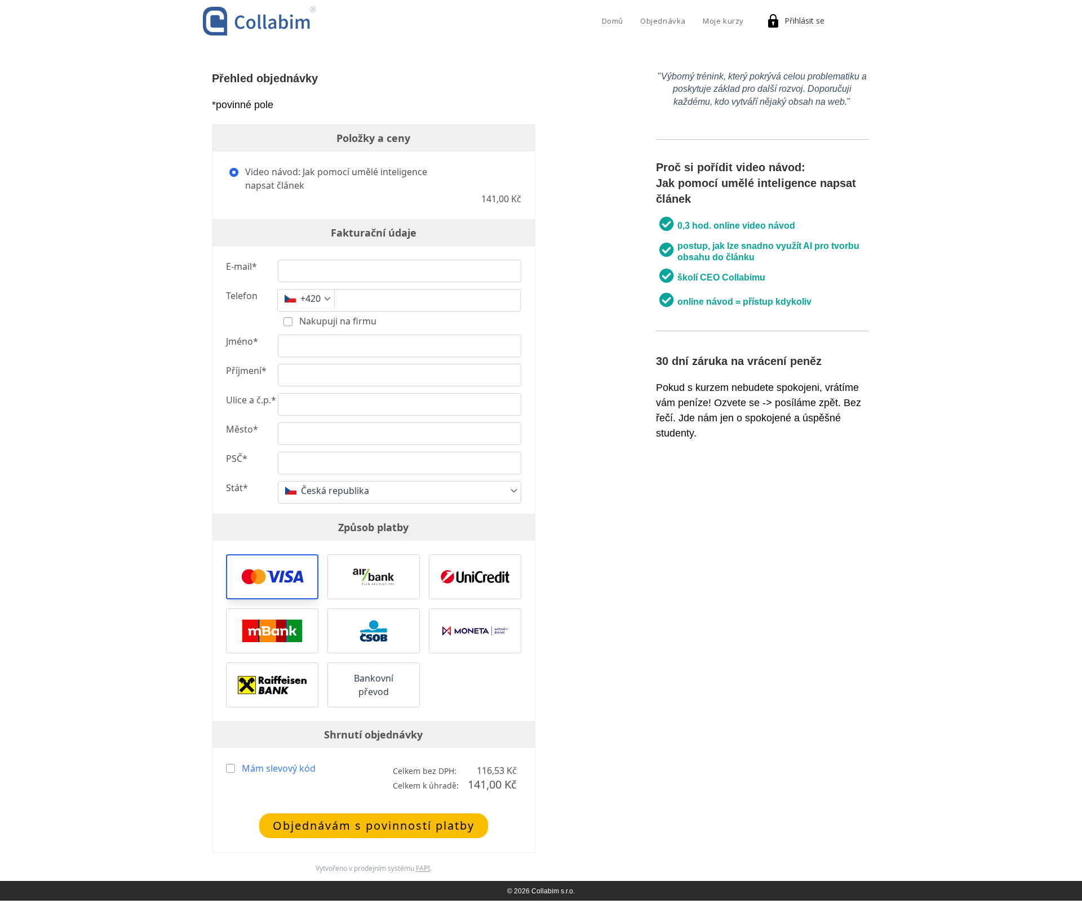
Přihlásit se (804, 20)
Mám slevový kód (279, 768)
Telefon (242, 296)
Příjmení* (246, 370)
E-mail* (241, 266)
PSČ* (236, 458)
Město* (242, 429)
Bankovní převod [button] (373, 685)
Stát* (237, 488)
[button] (272, 576)
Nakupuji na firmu (336, 321)
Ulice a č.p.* (251, 400)
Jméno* (242, 341)
